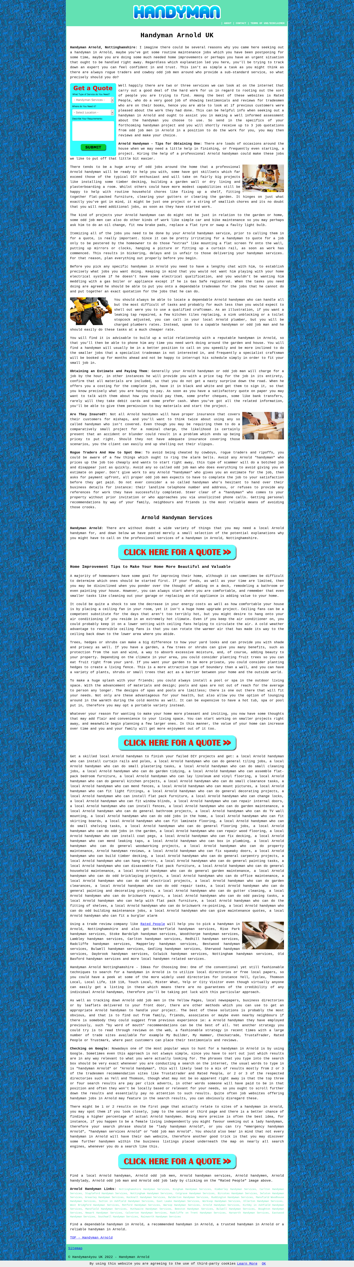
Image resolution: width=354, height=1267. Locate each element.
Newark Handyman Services (103, 1212)
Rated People (152, 924)
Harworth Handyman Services (248, 1212)
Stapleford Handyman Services (106, 1193)
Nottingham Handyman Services (151, 1193)
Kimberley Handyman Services (235, 1189)
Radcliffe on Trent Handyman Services (197, 1212)
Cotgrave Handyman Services (195, 1193)
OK (264, 1264)
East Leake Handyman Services (178, 1201)
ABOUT (227, 23)
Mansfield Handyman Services (105, 1208)
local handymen (155, 959)
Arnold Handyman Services (221, 1205)
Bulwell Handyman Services (235, 1208)
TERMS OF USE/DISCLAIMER (267, 23)
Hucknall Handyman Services (145, 1197)
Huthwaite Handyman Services (150, 1208)
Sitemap (75, 1248)
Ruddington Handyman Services (232, 1197)
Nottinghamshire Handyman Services (144, 1189)
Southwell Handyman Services (118, 1216)
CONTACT (241, 23)
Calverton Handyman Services (146, 1212)
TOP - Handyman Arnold (91, 1238)
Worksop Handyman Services (221, 1201)
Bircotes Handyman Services (237, 1193)
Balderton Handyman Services (188, 1197)
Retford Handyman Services (141, 1205)
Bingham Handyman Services (192, 1189)
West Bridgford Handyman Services (94, 1205)
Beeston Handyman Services (194, 1208)
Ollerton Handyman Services (262, 1201)
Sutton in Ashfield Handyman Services (126, 1201)
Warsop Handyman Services (181, 1205)
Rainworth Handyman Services (161, 1216)
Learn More (247, 1264)
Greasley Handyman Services (104, 1197)
